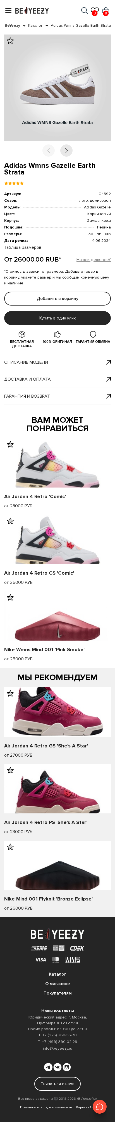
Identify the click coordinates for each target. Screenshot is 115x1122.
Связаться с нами (57, 1083)
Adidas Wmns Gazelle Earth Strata (81, 25)
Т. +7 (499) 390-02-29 (57, 1041)
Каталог (35, 25)
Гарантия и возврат (27, 396)
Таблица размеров (22, 247)
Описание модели (26, 362)
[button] (66, 150)
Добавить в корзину (57, 298)
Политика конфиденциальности (46, 1107)
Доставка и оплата (27, 379)
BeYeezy (12, 25)
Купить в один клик (57, 318)
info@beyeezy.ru (57, 1048)
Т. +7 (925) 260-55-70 (57, 1035)
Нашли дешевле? (93, 259)
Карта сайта (85, 1107)
